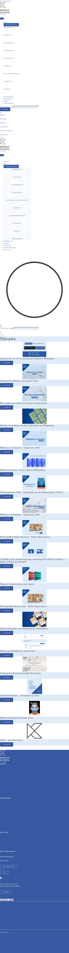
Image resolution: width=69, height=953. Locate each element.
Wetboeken (3, 119)
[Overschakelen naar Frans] (1, 137)
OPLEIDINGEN (5, 926)
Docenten (3, 848)
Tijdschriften (4, 127)
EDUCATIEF (4, 912)
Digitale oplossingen (6, 131)
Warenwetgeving (9, 97)
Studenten (3, 843)
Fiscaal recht (8, 35)
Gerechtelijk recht (9, 43)
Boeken (2, 115)
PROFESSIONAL (5, 919)
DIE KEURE (3, 904)
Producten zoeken (7, 107)
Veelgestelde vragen (6, 819)
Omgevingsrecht (9, 50)
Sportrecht (7, 89)
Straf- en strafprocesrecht (11, 73)
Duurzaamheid (4, 824)
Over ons (2, 803)
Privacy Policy (4, 945)
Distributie (3, 829)
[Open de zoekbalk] (1, 326)
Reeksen (2, 123)
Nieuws (2, 814)
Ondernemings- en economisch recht (17, 200)
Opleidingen (4, 134)
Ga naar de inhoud (5, 1)
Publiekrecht (7, 66)
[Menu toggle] (2, 19)
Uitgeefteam (4, 808)
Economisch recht (9, 58)
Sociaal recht (8, 81)
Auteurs (2, 838)
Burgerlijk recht (8, 27)
